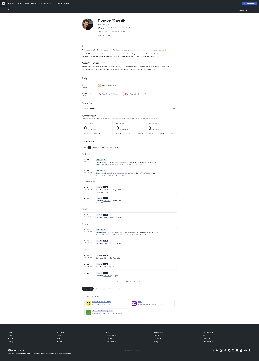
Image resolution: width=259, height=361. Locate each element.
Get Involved (158, 332)
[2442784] (107, 276)
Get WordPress (249, 3)
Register (242, 10)
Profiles (10, 10)
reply (104, 162)
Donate (157, 338)
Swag (157, 341)
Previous (120, 282)
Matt (205, 335)
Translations (114, 289)
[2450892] (107, 243)
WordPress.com (209, 332)
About (10, 332)
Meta (116, 147)
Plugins (102, 147)
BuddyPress (208, 341)
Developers (109, 338)
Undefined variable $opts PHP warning (120, 173)
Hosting (10, 338)
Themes (59, 335)
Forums (109, 147)
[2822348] (106, 190)
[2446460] (107, 258)
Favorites (100, 289)
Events (156, 335)
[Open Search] (237, 3)
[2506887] (107, 217)
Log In (248, 10)
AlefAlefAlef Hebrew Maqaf (101, 302)
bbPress (206, 338)
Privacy (10, 341)
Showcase (60, 332)
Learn (107, 332)
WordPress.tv (111, 341)
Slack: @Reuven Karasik (118, 31)
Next (140, 282)
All (89, 147)
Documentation (111, 335)
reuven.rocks (102, 31)
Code (95, 147)
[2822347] (106, 201)
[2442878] (107, 267)
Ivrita (140, 302)
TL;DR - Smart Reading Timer (102, 311)
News (10, 335)
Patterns (59, 341)
